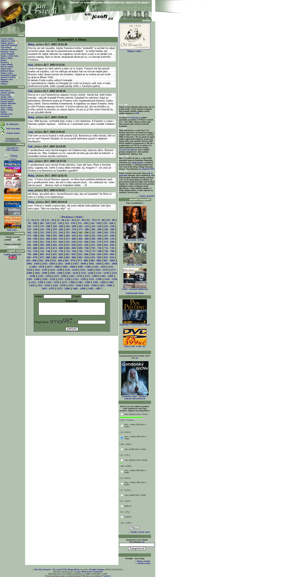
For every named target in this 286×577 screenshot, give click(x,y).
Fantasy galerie (7, 101)
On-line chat (6, 105)
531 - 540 (58, 241)
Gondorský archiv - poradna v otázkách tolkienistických (135, 397)
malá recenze (137, 162)
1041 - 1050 (95, 263)
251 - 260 (58, 229)
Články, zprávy (7, 43)
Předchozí (67, 216)
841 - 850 (96, 254)
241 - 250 (45, 229)
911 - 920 (96, 257)
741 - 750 (58, 251)
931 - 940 (31, 260)
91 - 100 (32, 223)
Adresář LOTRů (8, 77)
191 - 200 (71, 226)
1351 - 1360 (37, 282)
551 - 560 (83, 241)
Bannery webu (7, 79)
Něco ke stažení (7, 67)
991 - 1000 (109, 260)
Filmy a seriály (7, 110)
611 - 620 (71, 244)
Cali (30, 91)
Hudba (4, 60)
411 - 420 (84, 235)
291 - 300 (109, 229)
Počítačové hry (7, 114)
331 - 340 (71, 232)
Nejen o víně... (134, 51)
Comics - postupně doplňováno (135, 289)
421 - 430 (96, 235)
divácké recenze (144, 563)
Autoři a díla (6, 97)
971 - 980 (83, 260)
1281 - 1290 (106, 276)
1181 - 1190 (41, 272)
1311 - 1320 (64, 279)
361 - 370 (109, 232)
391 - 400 (58, 235)
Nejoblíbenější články (135, 293)
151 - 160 (108, 223)
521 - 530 (45, 241)
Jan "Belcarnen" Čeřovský (90, 572)
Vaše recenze (6, 47)
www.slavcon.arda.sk (128, 150)
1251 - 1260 (60, 276)
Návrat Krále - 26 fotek (134, 240)
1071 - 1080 (53, 266)
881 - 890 (58, 257)
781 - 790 (109, 251)
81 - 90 (111, 220)
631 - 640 (96, 244)
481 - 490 (84, 238)
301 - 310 (32, 232)
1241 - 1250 (44, 276)
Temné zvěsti (6, 69)
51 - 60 (80, 220)
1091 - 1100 (84, 266)
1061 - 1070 (37, 266)
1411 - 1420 (43, 285)
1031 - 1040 (79, 263)
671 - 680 (58, 248)
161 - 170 (32, 226)
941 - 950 (44, 260)
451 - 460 (45, 238)
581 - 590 (32, 244)
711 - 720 (109, 248)
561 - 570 (96, 241)
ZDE (137, 113)
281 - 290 (96, 229)
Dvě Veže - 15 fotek (135, 265)
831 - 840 (83, 254)
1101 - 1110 (99, 266)
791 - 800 (32, 254)
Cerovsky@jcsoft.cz (13, 141)
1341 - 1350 (110, 279)
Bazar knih (5, 95)
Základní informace (9, 49)
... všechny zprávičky (146, 196)
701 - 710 (96, 248)
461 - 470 (58, 238)
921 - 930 (109, 257)
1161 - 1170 (101, 269)
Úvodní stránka (7, 39)
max (30, 64)
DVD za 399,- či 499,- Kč (135, 346)
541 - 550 (71, 241)
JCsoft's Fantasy (96, 569)
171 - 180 (45, 226)
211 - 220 (96, 226)
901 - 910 (84, 257)
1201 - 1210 (71, 272)
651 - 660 (32, 248)
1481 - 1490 (79, 288)
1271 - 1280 (91, 276)
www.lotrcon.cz (134, 117)
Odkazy (4, 84)
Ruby (31, 44)
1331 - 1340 (95, 279)
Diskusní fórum (7, 71)
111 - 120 (57, 223)
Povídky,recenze (7, 99)
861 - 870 (32, 257)
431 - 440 (109, 235)
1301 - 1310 (48, 279)
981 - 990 (96, 260)
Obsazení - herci (7, 52)
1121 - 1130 (41, 269)
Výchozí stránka (13, 133)
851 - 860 (109, 254)
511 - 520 (32, 241)
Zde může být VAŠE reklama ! (12, 149)
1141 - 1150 (71, 269)
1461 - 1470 (47, 288)
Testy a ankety (7, 108)
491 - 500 (96, 238)
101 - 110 (45, 223)
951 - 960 (57, 260)
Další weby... (12, 230)
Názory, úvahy (7, 73)
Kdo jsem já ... (7, 90)
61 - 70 (91, 220)
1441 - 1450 (90, 285)
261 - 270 (71, 229)
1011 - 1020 (48, 263)
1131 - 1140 (56, 269)
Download (5, 116)
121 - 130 (70, 223)
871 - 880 (45, 257)
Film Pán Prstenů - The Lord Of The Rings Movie (57, 569)
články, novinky (143, 561)
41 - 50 (70, 220)
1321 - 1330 (79, 279)
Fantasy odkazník (8, 103)
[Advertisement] (71, 27)
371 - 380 (32, 235)
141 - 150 (95, 223)
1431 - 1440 (74, 285)
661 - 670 (45, 248)
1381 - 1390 (83, 282)
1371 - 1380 (68, 282)
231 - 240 (32, 229)
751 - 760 (71, 251)
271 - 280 (84, 229)
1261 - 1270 (75, 276)
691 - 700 (84, 248)
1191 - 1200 (56, 272)
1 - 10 (31, 220)
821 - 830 (71, 254)
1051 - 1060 (110, 263)
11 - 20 (40, 220)
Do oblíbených (12, 124)
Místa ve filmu (7, 58)
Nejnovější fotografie (9, 45)
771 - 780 (96, 251)
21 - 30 (50, 220)
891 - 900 (71, 257)
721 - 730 (32, 251)
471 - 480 (71, 238)
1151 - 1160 (86, 269)
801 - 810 (45, 254)
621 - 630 (83, 244)
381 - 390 (45, 235)
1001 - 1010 (33, 263)
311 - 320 (45, 232)
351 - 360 (96, 232)
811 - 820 (58, 254)
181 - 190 (58, 226)
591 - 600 (45, 244)
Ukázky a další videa (9, 56)
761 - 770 (84, 251)
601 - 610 (58, 244)
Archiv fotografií (7, 54)
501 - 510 (109, 238)
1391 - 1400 (99, 282)
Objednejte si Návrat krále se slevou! (134, 325)
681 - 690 (71, 248)
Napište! (107, 576)
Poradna (4, 62)
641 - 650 (109, 244)
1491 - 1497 (94, 288)
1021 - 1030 (64, 263)
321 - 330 (58, 232)
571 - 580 (109, 241)
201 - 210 (84, 226)
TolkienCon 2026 (9, 41)
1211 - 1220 (87, 272)
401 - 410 (71, 235)
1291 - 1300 (33, 279)
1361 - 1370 (52, 282)
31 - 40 (60, 220)
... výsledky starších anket (139, 532)
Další (79, 216)
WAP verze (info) (13, 129)
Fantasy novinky (8, 93)
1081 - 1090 (68, 266)
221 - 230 (109, 226)
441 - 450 (32, 238)
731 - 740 (45, 251)
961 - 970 (70, 260)
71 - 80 (101, 220)
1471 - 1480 (63, 288)
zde (136, 358)
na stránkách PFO (146, 169)
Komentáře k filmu (9, 75)
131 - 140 (83, 223)
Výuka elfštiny (7, 64)
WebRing (4, 82)
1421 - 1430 (59, 285)
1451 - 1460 (105, 285)
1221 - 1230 (102, 272)
